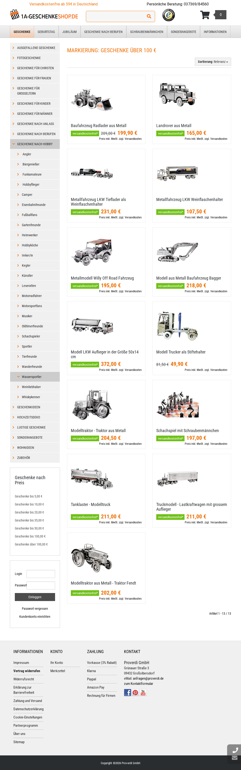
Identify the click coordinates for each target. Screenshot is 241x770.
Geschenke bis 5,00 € (28, 496)
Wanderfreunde (32, 367)
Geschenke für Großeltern (28, 90)
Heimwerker (30, 235)
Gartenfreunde (31, 225)
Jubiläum (69, 32)
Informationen (215, 32)
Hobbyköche (30, 245)
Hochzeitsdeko (28, 417)
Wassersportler (31, 377)
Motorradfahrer (32, 296)
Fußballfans (29, 215)
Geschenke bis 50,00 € (29, 528)
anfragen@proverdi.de (148, 678)
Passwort (19, 585)
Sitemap (18, 742)
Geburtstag (46, 32)
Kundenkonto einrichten (34, 616)
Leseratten (29, 286)
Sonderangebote (183, 32)
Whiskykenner (31, 397)
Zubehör (23, 458)
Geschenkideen (28, 407)
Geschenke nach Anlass (35, 124)
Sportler (27, 346)
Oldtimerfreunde (32, 326)
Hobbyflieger (30, 184)
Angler (26, 154)
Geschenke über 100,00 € (31, 544)
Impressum (21, 663)
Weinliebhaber (31, 387)
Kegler (26, 265)
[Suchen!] (149, 16)
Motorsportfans (32, 306)
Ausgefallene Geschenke (36, 48)
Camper (27, 195)
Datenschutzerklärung (28, 709)
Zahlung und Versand (27, 701)
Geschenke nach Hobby (34, 144)
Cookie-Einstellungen (27, 717)
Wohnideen (25, 447)
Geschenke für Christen (35, 68)
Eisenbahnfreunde (34, 205)
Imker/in (27, 255)
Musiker (27, 316)
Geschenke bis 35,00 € (29, 520)
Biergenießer (30, 164)
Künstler (27, 275)
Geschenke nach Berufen (103, 32)
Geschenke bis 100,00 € (30, 536)
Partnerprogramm (25, 725)
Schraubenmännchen (146, 32)
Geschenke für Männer (34, 114)
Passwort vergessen (35, 608)
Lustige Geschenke (31, 427)
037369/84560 (196, 4)
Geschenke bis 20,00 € (29, 512)
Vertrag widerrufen (26, 671)
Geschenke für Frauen (34, 78)
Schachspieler (31, 336)
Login (18, 574)
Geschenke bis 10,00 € (29, 504)
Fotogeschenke (29, 58)
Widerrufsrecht (23, 679)
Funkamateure (32, 174)
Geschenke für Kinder (33, 103)
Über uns (19, 734)
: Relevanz (212, 62)
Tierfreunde (29, 356)
